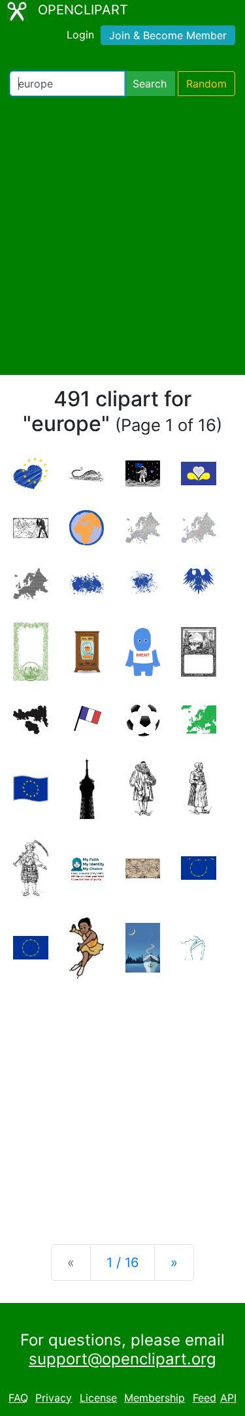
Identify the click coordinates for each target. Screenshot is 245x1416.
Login (80, 34)
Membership (154, 1397)
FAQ (18, 1397)
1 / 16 (122, 1262)
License (98, 1397)
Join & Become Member (168, 35)
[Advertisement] (122, 235)
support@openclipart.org (122, 1358)
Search (150, 83)
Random (206, 83)
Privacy (53, 1397)
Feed (204, 1397)
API (228, 1397)
